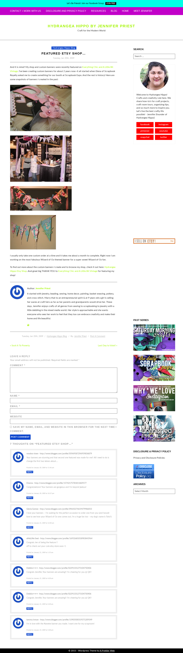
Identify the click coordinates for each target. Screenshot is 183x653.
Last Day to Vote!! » (107, 345)
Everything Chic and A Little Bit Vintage (77, 271)
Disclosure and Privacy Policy (66, 11)
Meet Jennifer (143, 11)
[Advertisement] (154, 191)
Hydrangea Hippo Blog (64, 48)
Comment (17, 365)
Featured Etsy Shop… (63, 53)
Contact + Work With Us (25, 11)
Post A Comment (97, 336)
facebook (145, 124)
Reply (29, 472)
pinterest (144, 131)
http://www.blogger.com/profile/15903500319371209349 (66, 620)
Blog (114, 11)
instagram (163, 124)
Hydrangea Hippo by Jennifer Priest (91, 26)
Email (15, 406)
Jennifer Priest (42, 288)
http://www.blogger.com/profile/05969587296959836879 (66, 454)
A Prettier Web (107, 651)
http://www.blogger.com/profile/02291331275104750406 (65, 568)
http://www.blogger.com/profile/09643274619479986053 (66, 509)
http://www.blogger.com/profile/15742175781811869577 (60, 483)
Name (15, 396)
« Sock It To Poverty (20, 345)
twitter (163, 137)
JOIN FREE (110, 3)
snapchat (145, 137)
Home (125, 11)
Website (16, 416)
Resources (98, 11)
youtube (163, 131)
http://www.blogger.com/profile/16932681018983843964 (66, 538)
